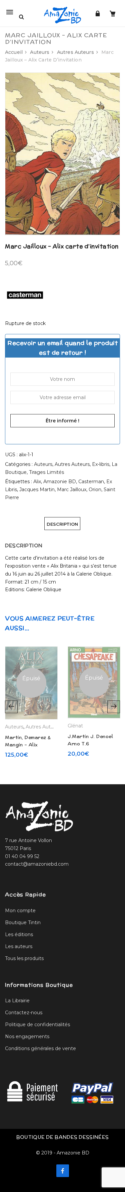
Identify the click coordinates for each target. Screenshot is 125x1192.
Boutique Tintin (23, 922)
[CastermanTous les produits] (25, 294)
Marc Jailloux (71, 489)
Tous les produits (24, 958)
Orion (95, 489)
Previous (11, 707)
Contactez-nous (23, 1013)
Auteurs (39, 52)
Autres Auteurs (75, 52)
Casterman (91, 482)
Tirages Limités (46, 472)
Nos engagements (27, 1036)
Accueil (14, 52)
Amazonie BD (59, 482)
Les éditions (19, 934)
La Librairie (17, 1001)
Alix (37, 482)
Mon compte (20, 911)
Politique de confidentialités (37, 1025)
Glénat (75, 726)
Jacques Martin (37, 489)
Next (113, 707)
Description (62, 524)
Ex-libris (100, 464)
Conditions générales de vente (40, 1048)
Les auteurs (18, 946)
